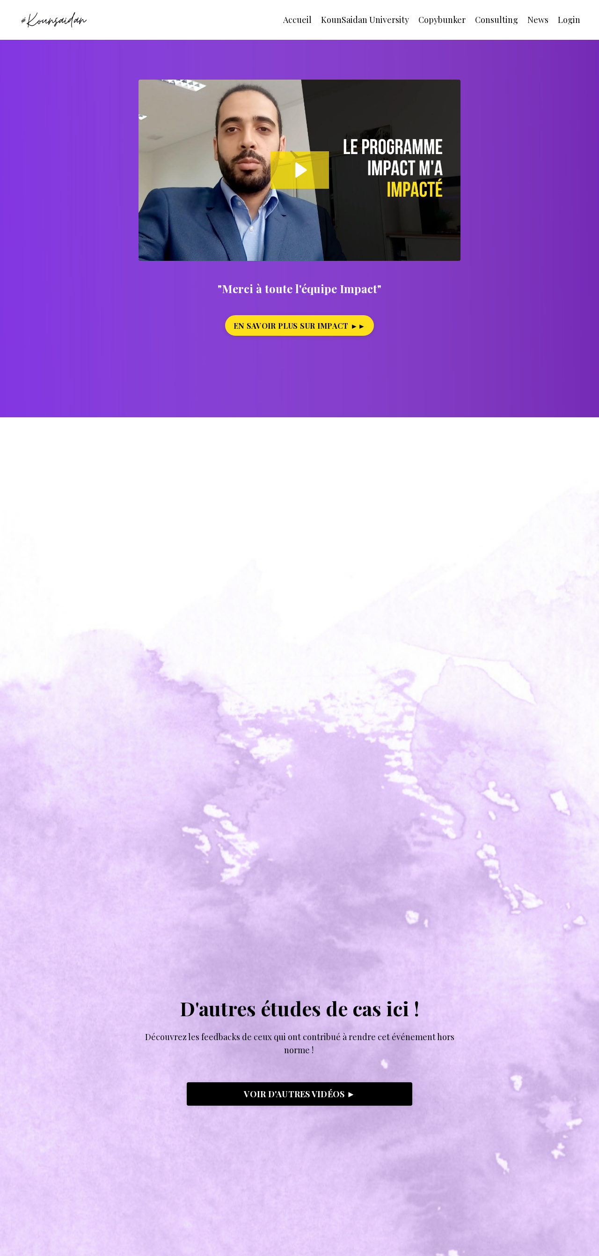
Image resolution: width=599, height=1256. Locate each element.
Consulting (496, 19)
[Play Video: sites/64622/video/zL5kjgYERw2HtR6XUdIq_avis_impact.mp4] (299, 170)
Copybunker (442, 19)
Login (569, 19)
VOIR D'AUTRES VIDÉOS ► (299, 1094)
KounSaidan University (365, 19)
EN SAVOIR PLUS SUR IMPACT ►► (299, 325)
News (537, 19)
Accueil (297, 19)
